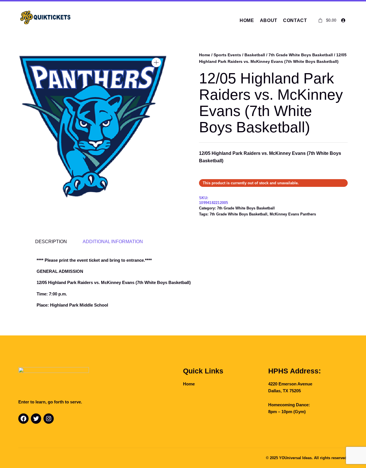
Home (204, 55)
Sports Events (227, 55)
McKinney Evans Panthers (293, 214)
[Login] (343, 20)
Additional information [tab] (113, 241)
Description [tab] (51, 241)
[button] (156, 62)
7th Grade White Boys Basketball (300, 55)
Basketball (254, 55)
